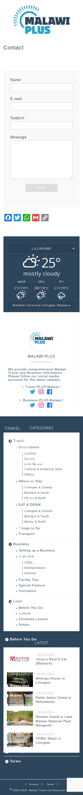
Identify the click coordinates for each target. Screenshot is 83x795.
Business (21, 544)
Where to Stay (23, 479)
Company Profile (25, 705)
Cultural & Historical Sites (38, 463)
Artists (24, 624)
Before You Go (23, 639)
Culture (17, 649)
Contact (17, 742)
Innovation (19, 612)
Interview (18, 565)
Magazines (19, 686)
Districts (22, 446)
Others (21, 469)
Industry (22, 582)
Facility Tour (21, 593)
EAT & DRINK (22, 489)
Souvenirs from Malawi (31, 518)
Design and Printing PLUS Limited (41, 732)
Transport (27, 534)
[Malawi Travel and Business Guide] (41, 34)
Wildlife (22, 452)
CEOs (20, 571)
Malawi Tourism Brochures (34, 695)
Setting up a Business (30, 555)
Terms (15, 761)
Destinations (21, 440)
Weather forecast (41, 305)
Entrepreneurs (28, 577)
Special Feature (32, 585)
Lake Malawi (26, 458)
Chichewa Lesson (33, 619)
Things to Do (21, 499)
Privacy (17, 751)
